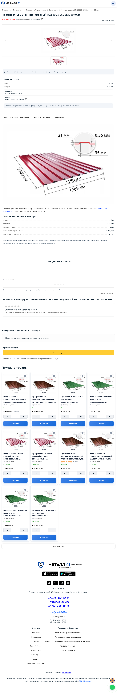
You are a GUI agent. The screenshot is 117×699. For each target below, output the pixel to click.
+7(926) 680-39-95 (58, 606)
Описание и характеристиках (16, 117)
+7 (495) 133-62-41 (58, 598)
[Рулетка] (112, 681)
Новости (36, 659)
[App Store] (50, 573)
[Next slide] (111, 40)
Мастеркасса (66, 673)
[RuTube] (61, 583)
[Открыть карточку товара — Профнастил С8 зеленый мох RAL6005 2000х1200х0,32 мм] (73, 384)
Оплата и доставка (41, 117)
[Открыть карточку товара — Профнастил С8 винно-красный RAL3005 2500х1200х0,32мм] (44, 441)
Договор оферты (68, 650)
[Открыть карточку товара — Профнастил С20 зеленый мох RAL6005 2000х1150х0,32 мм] (15, 498)
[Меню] (113, 3)
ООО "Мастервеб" (85, 681)
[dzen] (68, 583)
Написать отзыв (58, 285)
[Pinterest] (49, 583)
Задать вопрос (58, 353)
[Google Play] (68, 573)
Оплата (36, 641)
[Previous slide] (5, 40)
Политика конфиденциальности (68, 632)
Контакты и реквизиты (36, 664)
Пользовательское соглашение (68, 637)
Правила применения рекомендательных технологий (67, 641)
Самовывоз (59, 117)
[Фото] (58, 40)
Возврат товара (36, 646)
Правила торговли (67, 646)
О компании (36, 655)
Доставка (36, 632)
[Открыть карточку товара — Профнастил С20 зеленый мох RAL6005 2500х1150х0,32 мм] (44, 498)
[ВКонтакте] (55, 583)
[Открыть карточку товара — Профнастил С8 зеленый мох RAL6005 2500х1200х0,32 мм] (101, 384)
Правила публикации (106, 293)
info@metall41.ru (58, 612)
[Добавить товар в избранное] (25, 376)
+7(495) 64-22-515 (58, 602)
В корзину (16, 423)
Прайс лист (36, 650)
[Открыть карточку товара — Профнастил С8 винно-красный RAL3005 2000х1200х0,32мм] (15, 441)
